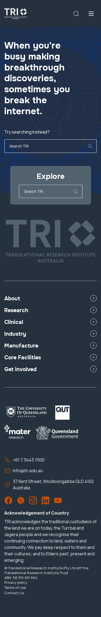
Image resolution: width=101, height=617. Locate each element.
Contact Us (14, 592)
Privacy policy (15, 582)
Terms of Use (15, 587)
